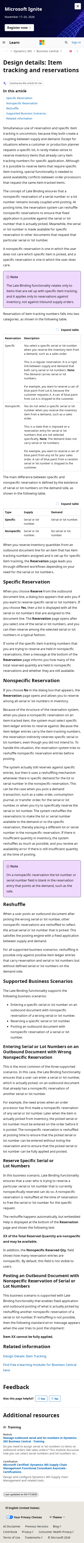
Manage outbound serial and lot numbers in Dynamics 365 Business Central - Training (40, 1439)
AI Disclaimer (12, 1526)
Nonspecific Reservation (22, 103)
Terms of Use (11, 1537)
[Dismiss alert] (78, 6)
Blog (56, 1526)
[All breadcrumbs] (6, 51)
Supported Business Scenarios (26, 113)
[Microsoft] (42, 42)
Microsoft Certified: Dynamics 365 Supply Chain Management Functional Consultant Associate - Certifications (35, 1468)
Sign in (76, 42)
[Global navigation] (4, 42)
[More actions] (77, 51)
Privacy (26, 1532)
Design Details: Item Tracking (24, 1356)
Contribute (10, 1532)
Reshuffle (12, 108)
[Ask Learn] (71, 51)
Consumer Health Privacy (55, 1532)
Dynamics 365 (23, 51)
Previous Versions (36, 1526)
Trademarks (32, 1537)
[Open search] (66, 42)
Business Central (48, 51)
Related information (19, 118)
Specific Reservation (19, 98)
